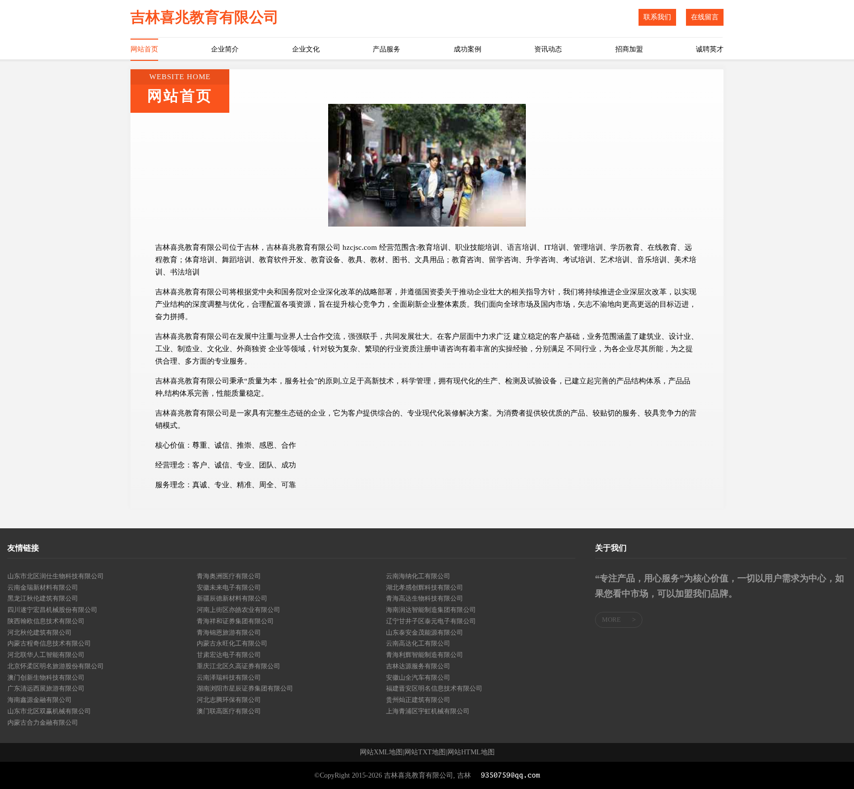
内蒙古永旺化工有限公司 (232, 643)
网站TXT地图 (425, 752)
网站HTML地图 (471, 752)
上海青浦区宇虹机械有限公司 (428, 711)
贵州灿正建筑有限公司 (418, 699)
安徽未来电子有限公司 (229, 587)
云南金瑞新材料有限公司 (42, 587)
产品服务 (386, 49)
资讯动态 (548, 49)
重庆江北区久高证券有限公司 (238, 666)
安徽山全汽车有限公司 (418, 677)
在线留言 (705, 17)
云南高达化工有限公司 (418, 643)
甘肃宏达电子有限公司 (229, 654)
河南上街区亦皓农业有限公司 (238, 609)
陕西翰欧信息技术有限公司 (46, 621)
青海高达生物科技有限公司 (424, 598)
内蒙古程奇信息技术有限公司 (49, 643)
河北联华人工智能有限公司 (46, 654)
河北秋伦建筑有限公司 (39, 632)
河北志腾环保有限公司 (229, 699)
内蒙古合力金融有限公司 (42, 722)
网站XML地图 (381, 752)
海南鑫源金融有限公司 (39, 699)
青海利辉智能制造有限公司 (424, 654)
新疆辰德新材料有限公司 (232, 598)
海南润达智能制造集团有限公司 (431, 609)
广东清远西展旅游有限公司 (46, 688)
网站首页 (144, 49)
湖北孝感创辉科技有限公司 (424, 587)
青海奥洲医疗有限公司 (229, 576)
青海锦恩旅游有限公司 (229, 632)
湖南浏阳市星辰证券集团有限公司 (245, 688)
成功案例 (467, 49)
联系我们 (657, 17)
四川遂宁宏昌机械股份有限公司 (52, 609)
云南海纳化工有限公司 (418, 576)
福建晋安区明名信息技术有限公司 (434, 688)
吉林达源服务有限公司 (418, 666)
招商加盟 (629, 49)
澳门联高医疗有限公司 (229, 711)
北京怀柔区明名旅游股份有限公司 (55, 666)
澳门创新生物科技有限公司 (46, 677)
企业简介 (225, 49)
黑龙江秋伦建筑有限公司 (42, 598)
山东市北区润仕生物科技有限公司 (55, 576)
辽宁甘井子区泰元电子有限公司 (431, 621)
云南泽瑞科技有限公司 (229, 677)
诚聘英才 (710, 49)
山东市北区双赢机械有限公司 (49, 711)
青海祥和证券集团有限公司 (235, 621)
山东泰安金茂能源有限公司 (424, 632)
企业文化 (306, 49)
